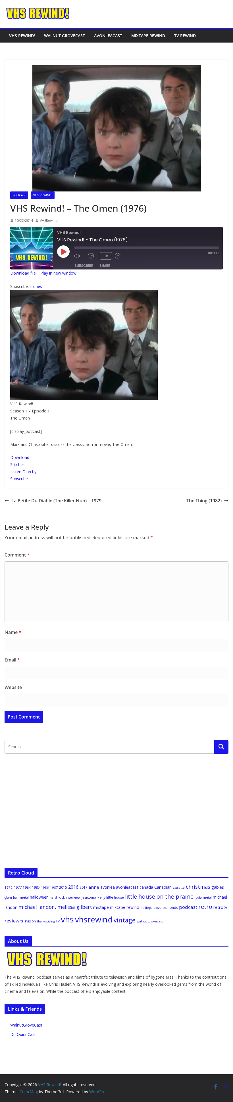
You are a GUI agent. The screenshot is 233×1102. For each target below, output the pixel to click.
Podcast (19, 195)
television (28, 921)
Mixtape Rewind (148, 35)
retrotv (220, 907)
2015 (63, 887)
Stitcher (17, 464)
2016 (73, 887)
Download (19, 457)
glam (8, 897)
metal (207, 897)
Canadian (163, 887)
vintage (125, 920)
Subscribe (84, 265)
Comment (17, 555)
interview (73, 897)
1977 (18, 887)
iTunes (36, 286)
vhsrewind (94, 919)
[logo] (47, 954)
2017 (84, 887)
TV (58, 921)
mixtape (101, 907)
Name (13, 632)
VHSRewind (49, 220)
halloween (39, 897)
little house (115, 897)
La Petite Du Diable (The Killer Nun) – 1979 (56, 501)
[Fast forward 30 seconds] (120, 255)
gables (217, 887)
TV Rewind (185, 35)
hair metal (21, 897)
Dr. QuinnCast (23, 1034)
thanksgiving (46, 921)
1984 (27, 887)
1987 (54, 887)
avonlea (107, 887)
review (12, 920)
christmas (198, 886)
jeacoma (89, 897)
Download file (23, 273)
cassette (179, 888)
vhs (67, 919)
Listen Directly (23, 471)
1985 (36, 887)
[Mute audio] (80, 256)
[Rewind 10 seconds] (92, 255)
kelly (101, 897)
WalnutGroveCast (26, 1025)
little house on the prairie (159, 896)
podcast (188, 907)
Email (12, 660)
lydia (198, 897)
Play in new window (58, 273)
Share (105, 265)
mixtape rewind (124, 907)
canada (146, 887)
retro (205, 907)
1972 (9, 887)
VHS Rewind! (22, 35)
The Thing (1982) (204, 501)
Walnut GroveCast (64, 35)
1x (106, 255)
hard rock (57, 897)
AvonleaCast (108, 35)
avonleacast (127, 887)
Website (13, 687)
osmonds (170, 907)
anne (94, 887)
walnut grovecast (150, 921)
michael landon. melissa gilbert (55, 906)
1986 (45, 887)
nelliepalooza (150, 907)
